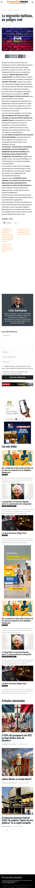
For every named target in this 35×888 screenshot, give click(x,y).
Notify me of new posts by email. (13, 374)
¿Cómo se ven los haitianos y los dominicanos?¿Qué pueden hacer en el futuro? (7, 247)
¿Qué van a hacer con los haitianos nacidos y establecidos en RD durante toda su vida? (24, 231)
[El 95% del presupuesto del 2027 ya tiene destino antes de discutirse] (17, 718)
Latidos (16, 10)
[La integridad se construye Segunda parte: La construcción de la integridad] (17, 491)
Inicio (3, 10)
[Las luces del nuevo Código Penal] (17, 523)
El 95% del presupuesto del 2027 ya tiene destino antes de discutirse (17, 738)
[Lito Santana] (17, 302)
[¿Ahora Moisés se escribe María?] (17, 762)
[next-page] (6, 830)
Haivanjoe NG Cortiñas (9, 744)
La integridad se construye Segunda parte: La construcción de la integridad (16, 502)
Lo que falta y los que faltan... (9, 506)
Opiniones (10, 10)
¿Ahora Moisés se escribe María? (17, 779)
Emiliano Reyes (6, 826)
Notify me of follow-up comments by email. (16, 372)
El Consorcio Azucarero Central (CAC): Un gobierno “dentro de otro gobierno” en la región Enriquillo (17, 820)
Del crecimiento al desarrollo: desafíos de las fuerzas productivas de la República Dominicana (17, 470)
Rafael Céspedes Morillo (9, 783)
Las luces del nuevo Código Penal (14, 533)
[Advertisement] (17, 273)
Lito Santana (17, 310)
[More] (28, 56)
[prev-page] (3, 830)
